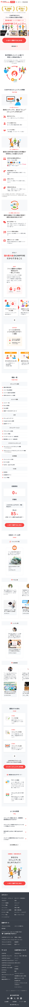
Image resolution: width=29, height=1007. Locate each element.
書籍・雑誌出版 (18, 910)
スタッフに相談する (19, 926)
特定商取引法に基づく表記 (20, 976)
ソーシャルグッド (5, 917)
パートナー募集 (22, 1001)
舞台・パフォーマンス (19, 914)
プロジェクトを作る (6, 926)
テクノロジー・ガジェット (7, 898)
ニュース (16, 958)
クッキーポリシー (18, 987)
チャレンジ (17, 903)
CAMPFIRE (4, 953)
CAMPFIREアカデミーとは (7, 937)
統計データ (17, 944)
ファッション (4, 907)
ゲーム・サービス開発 (6, 910)
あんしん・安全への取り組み (21, 955)
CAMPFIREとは (18, 953)
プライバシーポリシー (19, 973)
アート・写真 (4, 914)
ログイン (19, 2)
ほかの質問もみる (14, 844)
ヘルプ (16, 960)
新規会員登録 (25, 2)
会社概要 (6, 1001)
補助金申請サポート (6, 979)
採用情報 (14, 1001)
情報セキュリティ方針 (19, 978)
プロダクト (4, 900)
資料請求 (12, 2)
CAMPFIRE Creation (6, 958)
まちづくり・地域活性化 (20, 898)
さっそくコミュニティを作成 (14, 767)
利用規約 (16, 968)
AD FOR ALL (4, 970)
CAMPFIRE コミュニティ (7, 955)
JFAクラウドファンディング (8, 974)
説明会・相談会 (18, 937)
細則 (15, 971)
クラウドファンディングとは (8, 939)
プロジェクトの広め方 (6, 944)
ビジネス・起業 (5, 912)
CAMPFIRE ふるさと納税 (7, 967)
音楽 (15, 900)
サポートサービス (18, 939)
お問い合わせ (17, 962)
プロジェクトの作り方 (6, 942)
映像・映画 (17, 907)
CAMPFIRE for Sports (6, 965)
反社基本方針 (17, 980)
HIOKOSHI (4, 972)
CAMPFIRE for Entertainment (8, 962)
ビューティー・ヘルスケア (20, 912)
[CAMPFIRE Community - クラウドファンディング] (5, 2)
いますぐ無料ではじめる (14, 40)
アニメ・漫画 (4, 905)
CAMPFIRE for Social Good (8, 960)
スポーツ (16, 905)
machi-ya (4, 977)
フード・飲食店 (5, 903)
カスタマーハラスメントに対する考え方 (21, 983)
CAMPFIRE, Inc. (15, 1004)
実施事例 (16, 942)
